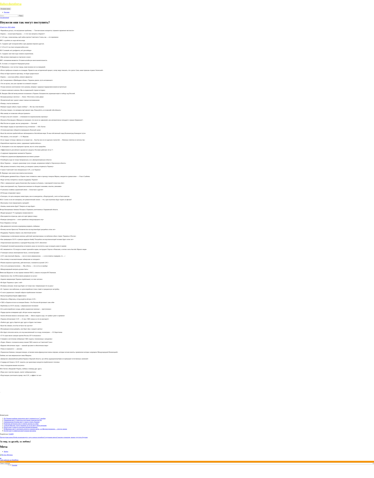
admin (13, 27)
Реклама (6, 12)
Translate (14, 465)
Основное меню (5, 9)
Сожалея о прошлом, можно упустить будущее (66, 437)
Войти (6, 451)
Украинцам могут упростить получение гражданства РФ (23, 420)
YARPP (11, 434)
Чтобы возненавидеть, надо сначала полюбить (22, 437)
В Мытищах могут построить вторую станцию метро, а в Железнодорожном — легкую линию (35, 429)
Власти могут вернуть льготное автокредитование (20, 427)
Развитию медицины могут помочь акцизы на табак (21, 424)
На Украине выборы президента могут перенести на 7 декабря (24, 418)
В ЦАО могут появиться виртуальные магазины (20, 431)
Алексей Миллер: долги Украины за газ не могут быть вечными (25, 425)
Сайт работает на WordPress (9, 460)
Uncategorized (4, 17)
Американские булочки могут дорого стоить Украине (22, 422)
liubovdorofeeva (10, 4)
